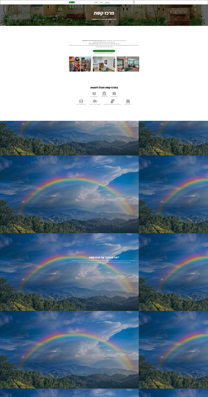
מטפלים (96, 2)
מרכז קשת (107, 2)
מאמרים (101, 2)
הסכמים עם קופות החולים (93, 43)
